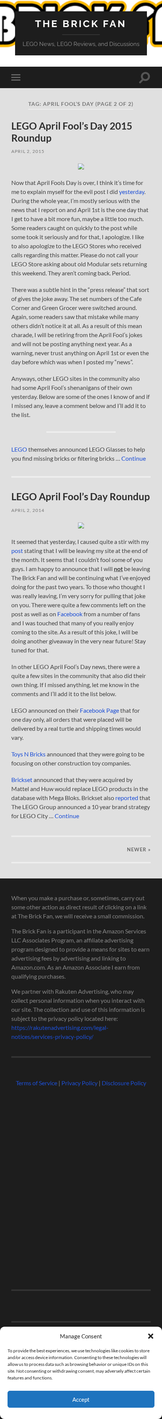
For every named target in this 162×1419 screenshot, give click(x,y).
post (17, 550)
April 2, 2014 (27, 510)
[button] (150, 1336)
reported (126, 797)
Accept (81, 1399)
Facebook (70, 613)
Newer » (139, 849)
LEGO (19, 449)
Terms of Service (36, 1082)
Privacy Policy (79, 1082)
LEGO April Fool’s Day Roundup (80, 496)
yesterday (131, 191)
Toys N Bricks (28, 754)
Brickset (21, 779)
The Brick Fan (81, 23)
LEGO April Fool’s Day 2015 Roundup (71, 132)
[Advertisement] (81, 1185)
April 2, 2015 (27, 151)
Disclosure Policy (124, 1082)
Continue (133, 458)
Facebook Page (99, 710)
